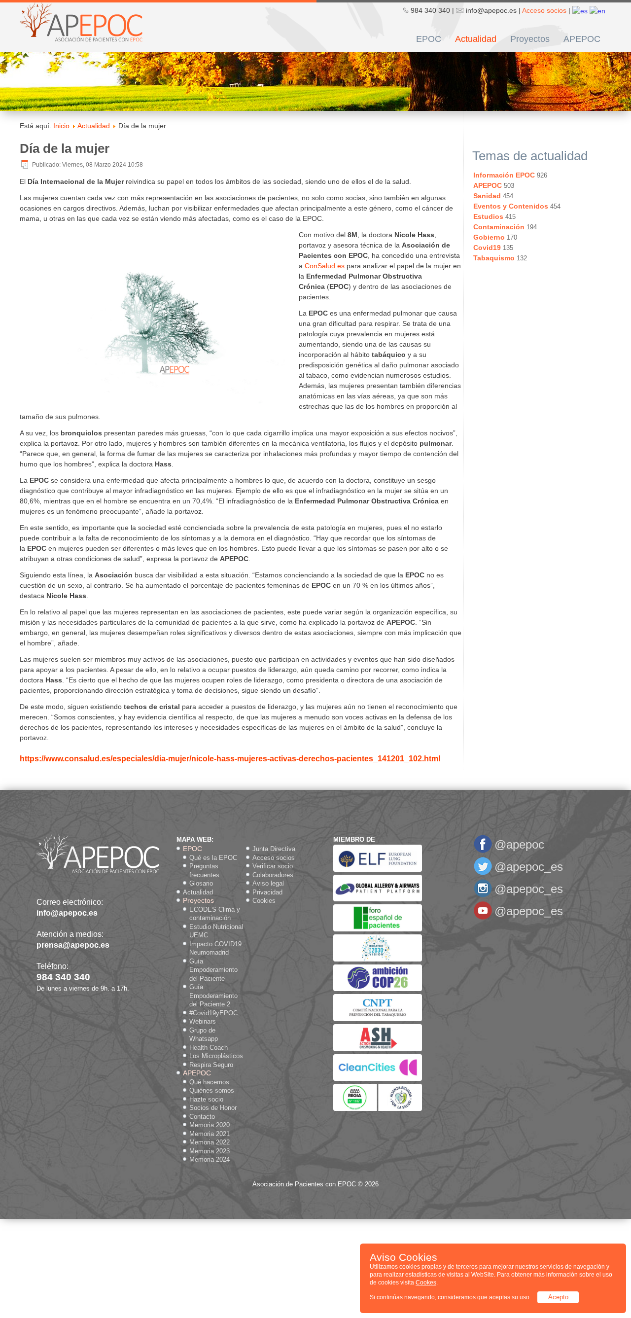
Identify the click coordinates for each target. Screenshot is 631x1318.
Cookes (426, 1282)
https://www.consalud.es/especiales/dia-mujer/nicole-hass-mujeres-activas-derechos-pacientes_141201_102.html (230, 758)
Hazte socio (206, 1099)
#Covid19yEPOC (213, 1013)
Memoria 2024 (209, 1159)
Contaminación (499, 227)
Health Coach (208, 1047)
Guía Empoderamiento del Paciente (213, 970)
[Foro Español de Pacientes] (377, 929)
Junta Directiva (273, 849)
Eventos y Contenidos (510, 206)
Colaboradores (272, 875)
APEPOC (581, 39)
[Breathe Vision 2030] (377, 959)
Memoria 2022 (209, 1142)
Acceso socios (544, 10)
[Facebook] (482, 851)
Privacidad (267, 892)
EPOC (428, 39)
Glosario (201, 883)
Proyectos (530, 39)
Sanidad (487, 196)
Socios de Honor (213, 1107)
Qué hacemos (209, 1082)
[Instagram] (482, 895)
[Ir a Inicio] (81, 21)
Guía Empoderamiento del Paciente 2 (213, 995)
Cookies (264, 900)
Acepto (558, 1297)
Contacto (202, 1116)
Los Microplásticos (216, 1056)
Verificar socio (272, 866)
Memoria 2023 (209, 1151)
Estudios (488, 216)
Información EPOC (504, 175)
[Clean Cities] (377, 1078)
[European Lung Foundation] (377, 869)
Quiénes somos (211, 1090)
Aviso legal (268, 883)
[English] (597, 10)
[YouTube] (482, 918)
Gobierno (489, 237)
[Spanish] (580, 10)
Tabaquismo (494, 258)
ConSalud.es (325, 266)
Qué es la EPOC (213, 857)
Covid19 (487, 247)
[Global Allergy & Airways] (377, 899)
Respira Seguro (211, 1065)
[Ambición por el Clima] (377, 989)
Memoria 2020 (209, 1125)
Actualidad (475, 39)
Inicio (61, 126)
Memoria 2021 (209, 1134)
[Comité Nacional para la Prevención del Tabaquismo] (377, 1019)
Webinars (202, 1021)
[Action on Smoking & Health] (377, 1049)
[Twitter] (482, 873)
